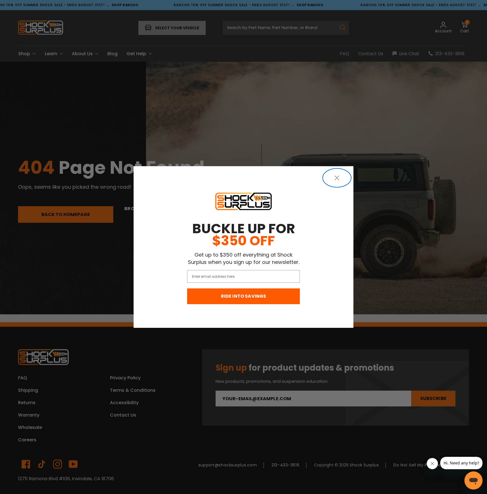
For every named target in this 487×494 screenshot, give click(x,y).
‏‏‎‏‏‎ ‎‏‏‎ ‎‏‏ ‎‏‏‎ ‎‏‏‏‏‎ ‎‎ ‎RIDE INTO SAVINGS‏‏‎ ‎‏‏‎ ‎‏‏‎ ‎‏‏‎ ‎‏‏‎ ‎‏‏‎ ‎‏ (244, 296)
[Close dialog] (337, 177)
